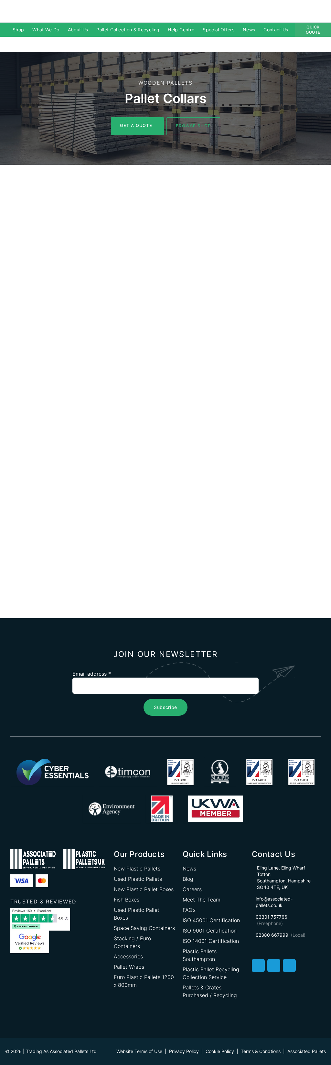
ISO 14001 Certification (211, 941)
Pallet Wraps (129, 967)
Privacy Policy (184, 1051)
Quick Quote (313, 30)
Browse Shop (193, 125)
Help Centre (181, 29)
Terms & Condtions (261, 1051)
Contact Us (275, 29)
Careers (192, 889)
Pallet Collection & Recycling (127, 29)
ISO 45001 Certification (211, 920)
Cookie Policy (220, 1051)
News (249, 29)
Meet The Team (201, 899)
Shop (18, 29)
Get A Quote (136, 125)
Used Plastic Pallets (138, 879)
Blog (188, 879)
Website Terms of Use (139, 1051)
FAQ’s (189, 910)
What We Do (45, 29)
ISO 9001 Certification (210, 930)
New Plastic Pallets (137, 868)
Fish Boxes (126, 899)
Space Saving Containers (144, 928)
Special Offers (218, 29)
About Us (78, 29)
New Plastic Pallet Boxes (144, 889)
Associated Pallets (306, 1051)
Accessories (128, 956)
